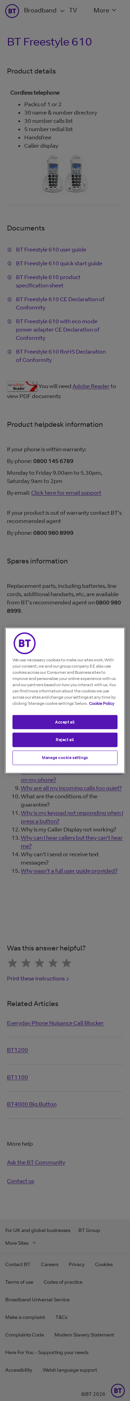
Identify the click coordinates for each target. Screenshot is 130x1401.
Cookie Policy (101, 703)
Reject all (65, 739)
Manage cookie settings (65, 757)
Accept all (65, 721)
